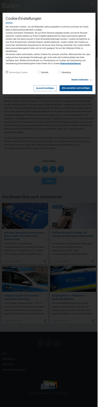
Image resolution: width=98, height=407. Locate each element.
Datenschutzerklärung (70, 63)
